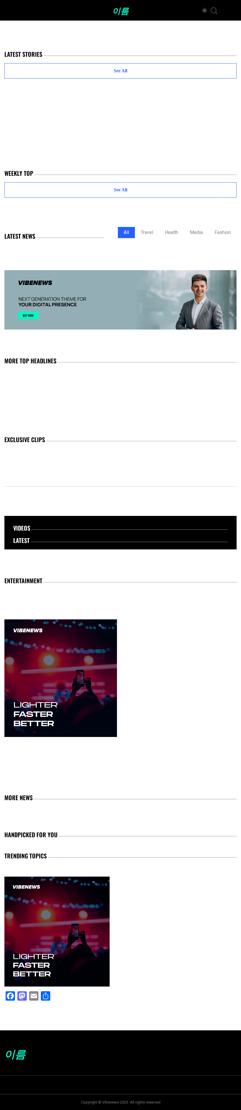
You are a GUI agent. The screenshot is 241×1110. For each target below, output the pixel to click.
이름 (120, 10)
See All (120, 70)
